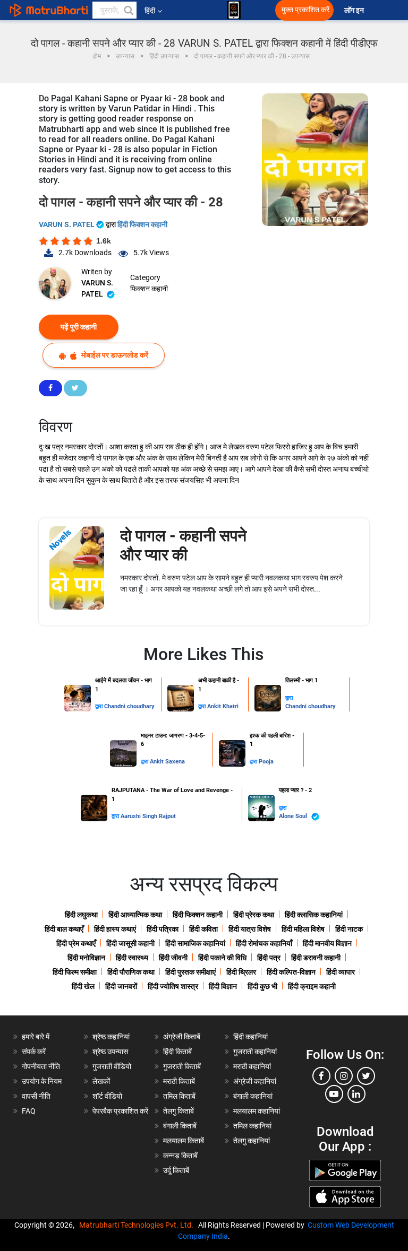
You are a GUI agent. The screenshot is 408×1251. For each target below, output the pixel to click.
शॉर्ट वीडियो (107, 1096)
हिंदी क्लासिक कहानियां (314, 914)
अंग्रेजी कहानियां (254, 1081)
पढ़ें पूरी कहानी (79, 327)
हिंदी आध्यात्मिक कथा (135, 914)
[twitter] (366, 1076)
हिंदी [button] (149, 10)
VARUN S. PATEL (67, 224)
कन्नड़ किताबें (180, 1155)
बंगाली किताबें (180, 1126)
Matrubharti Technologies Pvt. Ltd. (138, 1225)
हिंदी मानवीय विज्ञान (327, 943)
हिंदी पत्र (268, 957)
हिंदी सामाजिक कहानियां (195, 943)
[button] (128, 10)
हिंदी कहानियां (250, 1036)
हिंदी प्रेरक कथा (253, 914)
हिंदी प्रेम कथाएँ (76, 943)
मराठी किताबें (179, 1081)
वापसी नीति (36, 1096)
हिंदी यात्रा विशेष (249, 929)
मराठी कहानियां (252, 1066)
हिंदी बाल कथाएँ (64, 929)
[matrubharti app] (234, 10)
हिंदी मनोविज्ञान (86, 957)
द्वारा (99, 706)
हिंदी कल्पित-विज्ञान (291, 972)
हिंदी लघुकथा (81, 914)
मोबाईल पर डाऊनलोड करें (114, 355)
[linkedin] (356, 1094)
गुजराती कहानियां (255, 1051)
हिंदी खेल (83, 986)
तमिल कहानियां (252, 1126)
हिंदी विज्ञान (223, 986)
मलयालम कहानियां (256, 1111)
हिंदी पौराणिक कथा (131, 972)
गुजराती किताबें (182, 1066)
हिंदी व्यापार (340, 972)
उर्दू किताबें (176, 1170)
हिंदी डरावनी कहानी (316, 957)
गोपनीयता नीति (41, 1066)
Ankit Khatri (223, 706)
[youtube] (334, 1094)
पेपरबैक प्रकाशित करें (120, 1111)
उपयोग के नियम (42, 1081)
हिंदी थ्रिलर (241, 972)
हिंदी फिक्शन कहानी (142, 224)
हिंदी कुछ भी (262, 986)
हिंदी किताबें (177, 1051)
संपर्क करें (34, 1051)
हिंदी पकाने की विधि (222, 957)
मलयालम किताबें (183, 1140)
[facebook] (321, 1076)
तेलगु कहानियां (251, 1140)
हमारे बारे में (35, 1036)
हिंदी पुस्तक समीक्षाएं (190, 972)
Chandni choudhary (129, 706)
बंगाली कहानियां (253, 1096)
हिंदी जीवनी (173, 957)
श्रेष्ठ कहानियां (111, 1036)
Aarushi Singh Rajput (148, 816)
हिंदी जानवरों (121, 986)
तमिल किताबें (179, 1096)
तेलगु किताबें (178, 1111)
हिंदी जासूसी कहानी (130, 943)
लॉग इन (355, 10)
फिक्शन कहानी (149, 288)
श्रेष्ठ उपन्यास (110, 1051)
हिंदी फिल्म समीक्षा (75, 972)
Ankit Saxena (167, 761)
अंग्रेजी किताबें (181, 1036)
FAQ (29, 1111)
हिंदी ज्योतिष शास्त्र (173, 986)
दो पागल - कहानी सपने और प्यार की (183, 545)
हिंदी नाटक (349, 929)
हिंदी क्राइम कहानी (312, 986)
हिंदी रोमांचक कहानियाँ (264, 943)
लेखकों (101, 1081)
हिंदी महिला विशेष (303, 929)
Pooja (266, 761)
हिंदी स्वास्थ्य (132, 957)
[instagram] (344, 1076)
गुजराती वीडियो (111, 1066)
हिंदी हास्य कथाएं (115, 929)
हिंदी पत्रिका (162, 929)
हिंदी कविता (203, 929)
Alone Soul (294, 816)
